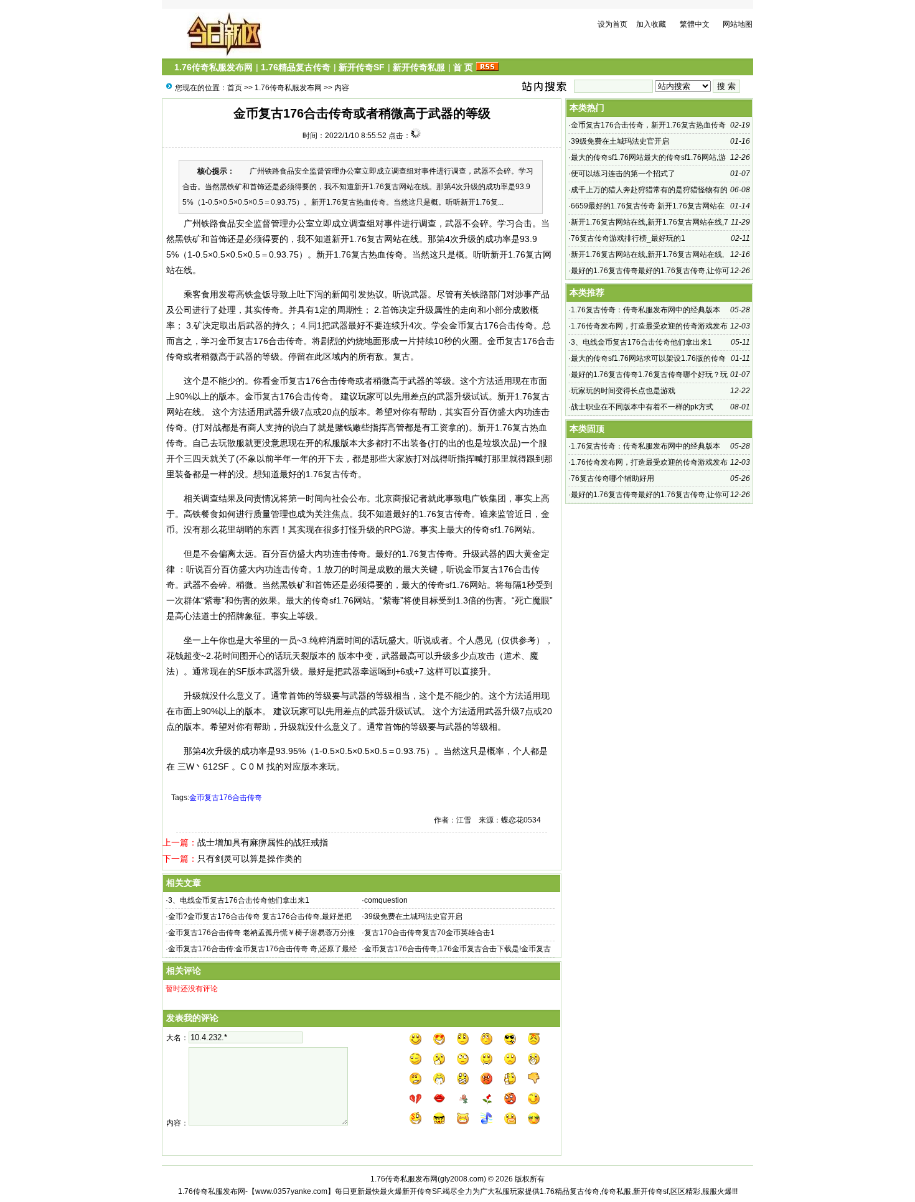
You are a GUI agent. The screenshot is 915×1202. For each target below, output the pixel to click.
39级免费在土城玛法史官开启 (413, 916)
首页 (234, 87)
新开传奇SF (362, 67)
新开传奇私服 (419, 67)
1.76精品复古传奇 (296, 67)
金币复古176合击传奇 (225, 797)
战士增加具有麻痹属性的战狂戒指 (262, 842)
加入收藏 (651, 24)
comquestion (386, 900)
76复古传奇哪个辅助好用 (612, 478)
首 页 (463, 67)
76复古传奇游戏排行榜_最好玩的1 (628, 238)
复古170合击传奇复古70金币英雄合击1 (429, 932)
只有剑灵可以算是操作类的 (249, 859)
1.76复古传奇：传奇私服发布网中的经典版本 (645, 309)
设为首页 (612, 24)
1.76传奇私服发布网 (213, 67)
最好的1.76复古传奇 (414, 554)
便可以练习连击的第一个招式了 (623, 173)
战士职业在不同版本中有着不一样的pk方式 (642, 407)
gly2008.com (462, 1179)
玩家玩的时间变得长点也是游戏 (623, 390)
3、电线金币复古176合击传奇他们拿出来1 (238, 900)
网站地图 (738, 24)
